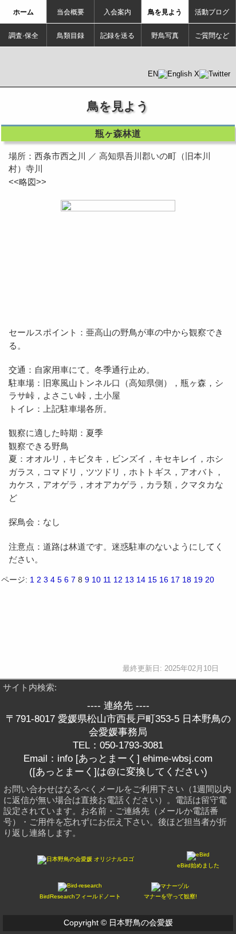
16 (163, 579)
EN (153, 74)
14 (140, 579)
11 (107, 579)
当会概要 (70, 12)
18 (186, 579)
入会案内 (117, 12)
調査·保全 (23, 36)
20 (209, 579)
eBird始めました (198, 865)
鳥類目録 (70, 36)
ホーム (23, 12)
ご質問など (212, 36)
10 (96, 579)
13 (129, 579)
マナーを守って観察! (170, 896)
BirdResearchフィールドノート (80, 896)
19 (198, 579)
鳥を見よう (165, 12)
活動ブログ (212, 12)
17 (175, 579)
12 (118, 579)
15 (152, 579)
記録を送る (117, 36)
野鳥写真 (165, 36)
